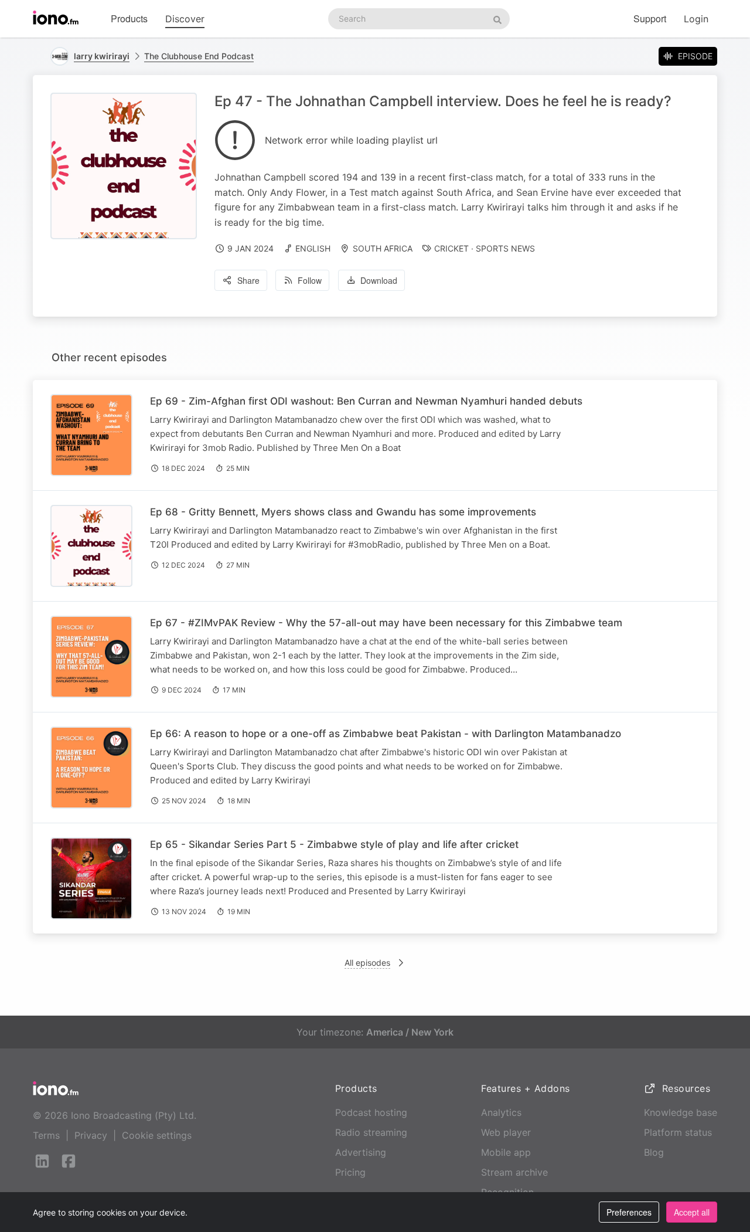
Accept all (692, 1212)
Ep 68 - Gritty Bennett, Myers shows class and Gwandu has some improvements (343, 512)
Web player (506, 1132)
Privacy (90, 1135)
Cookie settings (157, 1135)
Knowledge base (680, 1112)
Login (696, 19)
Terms (46, 1135)
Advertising (360, 1152)
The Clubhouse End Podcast (199, 56)
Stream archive (514, 1172)
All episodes (367, 963)
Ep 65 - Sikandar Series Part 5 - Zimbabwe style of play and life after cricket (334, 844)
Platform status (678, 1132)
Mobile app (506, 1152)
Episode (695, 56)
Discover (184, 19)
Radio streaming (371, 1132)
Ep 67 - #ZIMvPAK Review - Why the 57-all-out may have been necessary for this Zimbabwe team (386, 623)
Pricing (350, 1172)
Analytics (501, 1112)
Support (649, 18)
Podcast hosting (371, 1112)
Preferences (629, 1212)
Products (129, 18)
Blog (654, 1152)
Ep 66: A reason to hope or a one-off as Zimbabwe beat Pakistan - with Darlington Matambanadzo (385, 733)
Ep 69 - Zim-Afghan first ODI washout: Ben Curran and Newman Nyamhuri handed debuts (366, 401)
